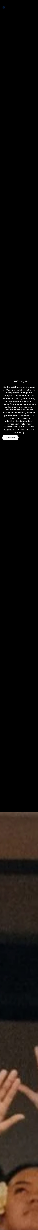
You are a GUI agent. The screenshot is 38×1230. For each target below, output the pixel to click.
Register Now (10, 438)
